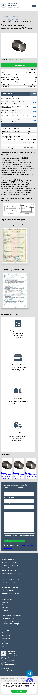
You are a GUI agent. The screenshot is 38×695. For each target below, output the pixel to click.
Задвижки (5, 610)
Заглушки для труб (8, 590)
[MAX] (30, 681)
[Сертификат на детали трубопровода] (15, 245)
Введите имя (8, 491)
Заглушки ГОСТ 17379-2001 (10, 593)
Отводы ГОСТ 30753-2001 (10, 565)
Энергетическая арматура (10, 624)
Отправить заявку (14, 541)
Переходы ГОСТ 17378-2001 (11, 573)
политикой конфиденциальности (22, 687)
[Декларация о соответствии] (15, 290)
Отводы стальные (8, 560)
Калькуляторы (6, 638)
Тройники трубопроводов (10, 579)
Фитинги (5, 613)
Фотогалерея (6, 635)
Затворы (5, 605)
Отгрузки (5, 643)
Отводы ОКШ (6, 568)
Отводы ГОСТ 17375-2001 (10, 562)
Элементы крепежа (8, 618)
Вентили (5, 607)
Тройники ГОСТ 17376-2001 (11, 582)
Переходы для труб (9, 570)
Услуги (4, 633)
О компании (6, 630)
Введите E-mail (8, 504)
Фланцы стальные (8, 585)
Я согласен (19, 691)
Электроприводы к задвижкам (11, 615)
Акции (4, 641)
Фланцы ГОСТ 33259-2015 (10, 587)
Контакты (5, 646)
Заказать (34, 98)
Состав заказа (8, 510)
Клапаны (5, 602)
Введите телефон (9, 497)
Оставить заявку (19, 65)
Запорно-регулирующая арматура (13, 621)
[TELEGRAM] (30, 673)
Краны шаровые (7, 599)
